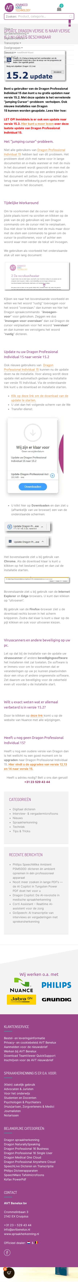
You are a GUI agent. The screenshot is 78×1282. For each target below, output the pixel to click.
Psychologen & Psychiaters (22, 1102)
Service (9, 52)
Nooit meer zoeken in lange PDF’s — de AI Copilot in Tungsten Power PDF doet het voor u (38, 886)
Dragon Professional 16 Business (26, 1148)
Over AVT (10, 57)
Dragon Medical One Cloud (22, 1157)
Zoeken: (11, 16)
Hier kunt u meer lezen (37, 124)
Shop (7, 29)
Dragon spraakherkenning (21, 1140)
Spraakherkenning (15, 33)
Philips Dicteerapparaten (21, 1170)
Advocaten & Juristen (18, 1089)
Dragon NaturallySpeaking (22, 1144)
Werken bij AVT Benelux (20, 1051)
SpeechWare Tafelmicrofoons (24, 1175)
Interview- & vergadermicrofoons (35, 813)
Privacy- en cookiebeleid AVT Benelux (30, 1042)
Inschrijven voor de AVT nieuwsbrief (28, 1060)
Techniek (19, 827)
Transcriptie (12, 43)
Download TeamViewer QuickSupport (30, 1055)
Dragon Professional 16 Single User (28, 1153)
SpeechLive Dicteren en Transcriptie (29, 1166)
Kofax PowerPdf (15, 1179)
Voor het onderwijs (17, 1093)
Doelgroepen (12, 48)
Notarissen (11, 1115)
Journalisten (12, 1111)
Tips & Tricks (21, 831)
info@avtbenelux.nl (17, 1229)
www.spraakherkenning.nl (21, 1234)
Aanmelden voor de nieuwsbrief (26, 1047)
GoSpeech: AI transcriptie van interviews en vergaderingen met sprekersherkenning (35, 917)
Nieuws (18, 818)
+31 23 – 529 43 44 (17, 1225)
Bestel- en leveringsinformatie (24, 1038)
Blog (7, 62)
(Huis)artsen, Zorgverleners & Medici (29, 1106)
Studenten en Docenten (20, 1098)
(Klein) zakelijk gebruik (19, 1084)
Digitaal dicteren (14, 38)
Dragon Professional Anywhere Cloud (30, 1162)
